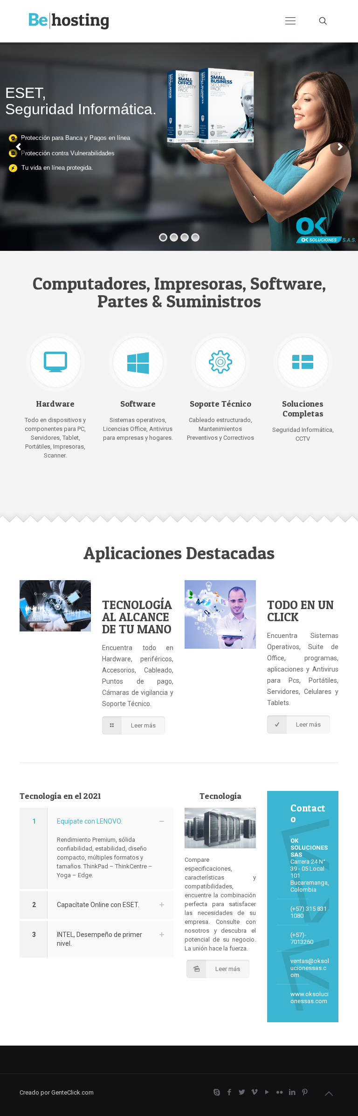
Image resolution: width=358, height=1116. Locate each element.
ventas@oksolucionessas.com (309, 967)
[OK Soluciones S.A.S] (69, 21)
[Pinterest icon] (305, 1092)
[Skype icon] (216, 1092)
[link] (96, 848)
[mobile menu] (290, 21)
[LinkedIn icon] (292, 1092)
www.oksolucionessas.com (309, 998)
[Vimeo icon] (254, 1092)
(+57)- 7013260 (301, 938)
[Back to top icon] (328, 1093)
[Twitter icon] (242, 1092)
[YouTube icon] (267, 1092)
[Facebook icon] (229, 1092)
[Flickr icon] (279, 1092)
